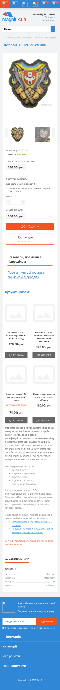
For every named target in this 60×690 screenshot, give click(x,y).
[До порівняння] (27, 309)
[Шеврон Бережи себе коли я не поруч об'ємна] (44, 376)
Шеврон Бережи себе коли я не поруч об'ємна (43, 396)
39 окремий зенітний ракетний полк (33, 540)
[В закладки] (27, 304)
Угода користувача (26, 627)
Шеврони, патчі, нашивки (19, 37)
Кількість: (11, 196)
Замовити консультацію (48, 19)
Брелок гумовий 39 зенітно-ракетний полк (16, 396)
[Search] (52, 29)
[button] (25, 4)
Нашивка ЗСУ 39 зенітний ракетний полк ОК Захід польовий (44, 337)
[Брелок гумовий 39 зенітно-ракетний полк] (16, 376)
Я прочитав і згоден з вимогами (30, 627)
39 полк (18, 544)
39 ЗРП (9, 544)
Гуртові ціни (26, 237)
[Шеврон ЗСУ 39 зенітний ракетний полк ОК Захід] (16, 315)
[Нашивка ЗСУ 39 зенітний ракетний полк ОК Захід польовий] (44, 315)
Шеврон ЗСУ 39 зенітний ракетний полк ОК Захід (16, 335)
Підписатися (46, 621)
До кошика (30, 226)
